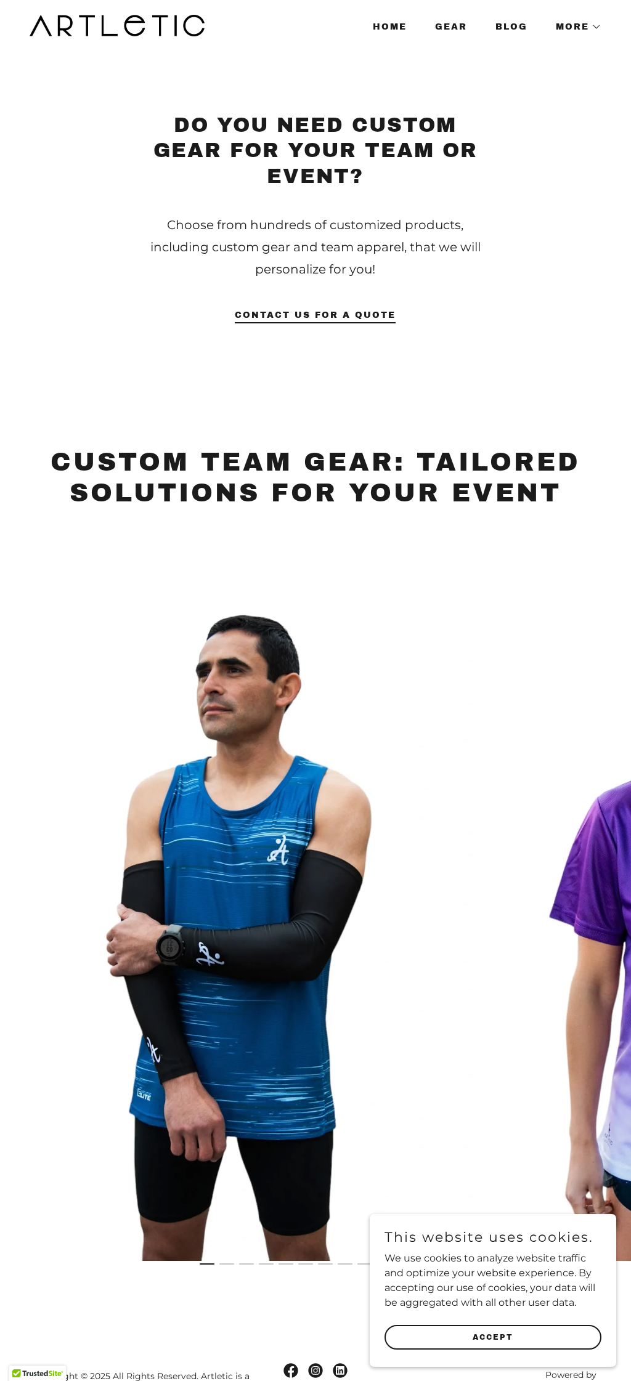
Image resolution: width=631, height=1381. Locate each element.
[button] (574, 27)
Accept (493, 1336)
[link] (117, 25)
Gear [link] (451, 26)
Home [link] (390, 26)
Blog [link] (511, 26)
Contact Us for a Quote (315, 315)
